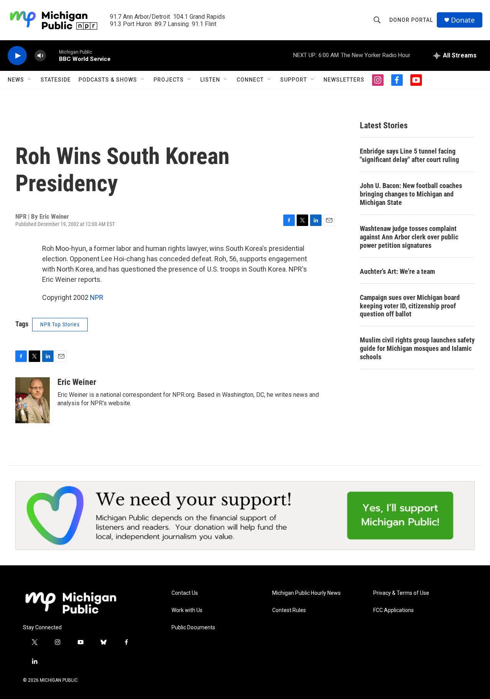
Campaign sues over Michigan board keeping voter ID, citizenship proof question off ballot (410, 305)
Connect (250, 80)
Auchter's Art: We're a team (397, 271)
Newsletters (343, 80)
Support (293, 80)
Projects (169, 80)
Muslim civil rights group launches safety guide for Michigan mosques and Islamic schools (417, 348)
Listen (210, 80)
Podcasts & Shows (107, 80)
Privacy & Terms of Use (401, 593)
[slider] (52, 55)
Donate (463, 20)
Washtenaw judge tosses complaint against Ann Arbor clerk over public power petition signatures (409, 236)
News (16, 80)
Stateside (56, 80)
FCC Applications (393, 610)
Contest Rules (289, 610)
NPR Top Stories (60, 324)
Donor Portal (411, 20)
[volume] (40, 55)
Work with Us (187, 610)
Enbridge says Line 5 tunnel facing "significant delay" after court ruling (409, 155)
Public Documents (193, 627)
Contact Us (185, 593)
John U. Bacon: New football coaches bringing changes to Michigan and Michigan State (411, 194)
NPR (96, 297)
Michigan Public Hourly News (306, 593)
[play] (17, 55)
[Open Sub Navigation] (30, 80)
